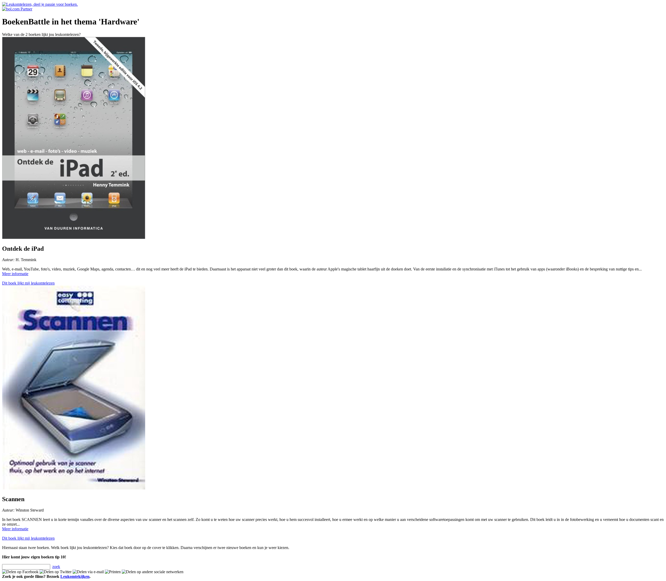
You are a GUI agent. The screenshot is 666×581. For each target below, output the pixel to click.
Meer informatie (15, 274)
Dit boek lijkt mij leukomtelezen (28, 283)
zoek (56, 566)
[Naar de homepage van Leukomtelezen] (40, 4)
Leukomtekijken (74, 576)
